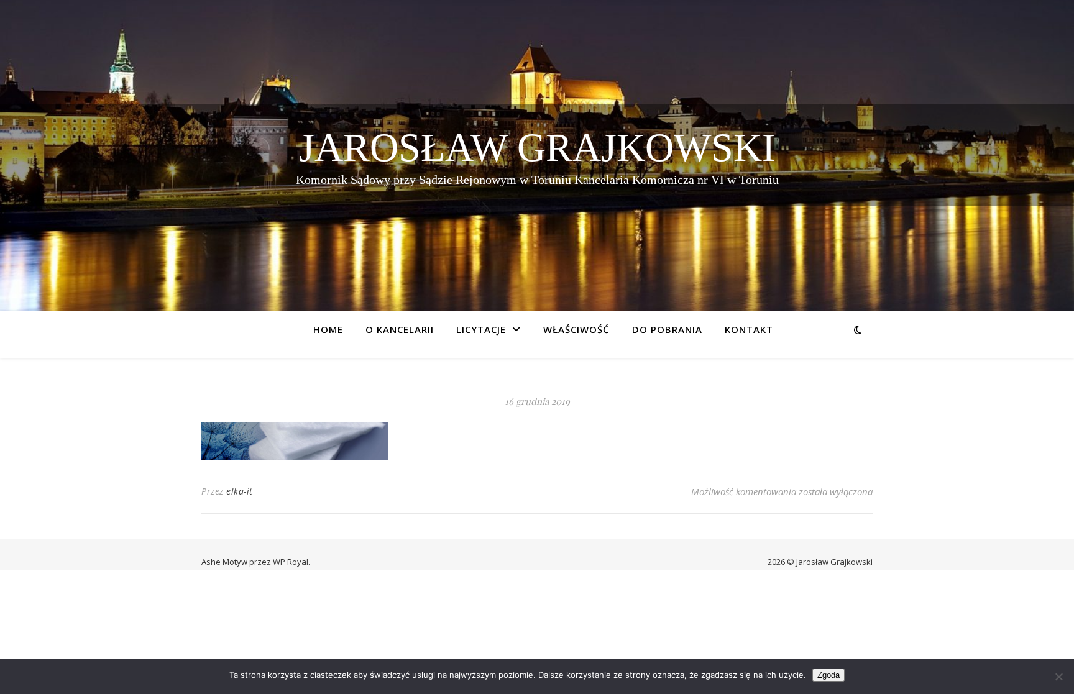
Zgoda (828, 675)
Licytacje (481, 329)
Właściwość (576, 329)
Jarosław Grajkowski (537, 148)
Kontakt (749, 329)
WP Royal (290, 561)
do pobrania (667, 329)
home (328, 329)
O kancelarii (399, 329)
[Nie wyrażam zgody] (1058, 676)
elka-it (239, 491)
